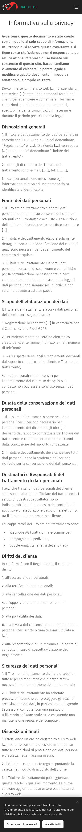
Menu (76, 7)
